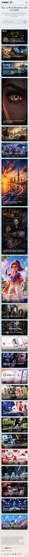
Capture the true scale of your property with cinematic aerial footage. (12, 538)
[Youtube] (16, 554)
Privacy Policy (3, 550)
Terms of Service (9, 550)
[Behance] (2, 554)
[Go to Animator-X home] (7, 2)
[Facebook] (13, 554)
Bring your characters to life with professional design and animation (12, 537)
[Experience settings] (26, 554)
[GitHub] (21, 554)
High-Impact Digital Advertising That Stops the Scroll (10, 541)
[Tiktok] (10, 554)
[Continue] (24, 22)
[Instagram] (8, 554)
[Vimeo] (18, 554)
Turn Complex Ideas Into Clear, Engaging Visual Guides (10, 539)
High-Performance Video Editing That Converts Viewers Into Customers (12, 542)
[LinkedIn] (5, 554)
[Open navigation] (26, 2)
